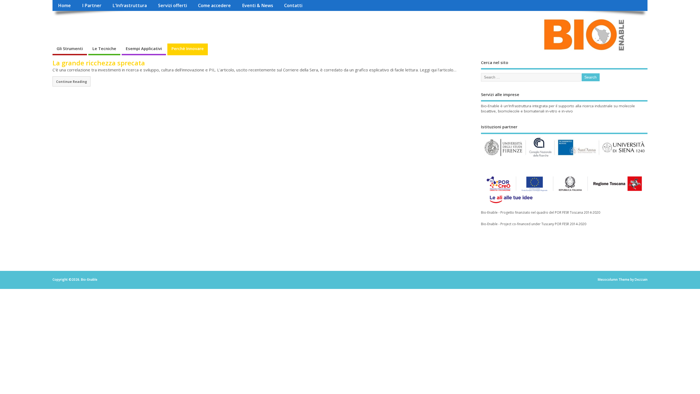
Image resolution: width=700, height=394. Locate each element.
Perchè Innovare (187, 48)
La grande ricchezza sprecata (98, 62)
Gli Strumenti (70, 48)
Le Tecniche (104, 48)
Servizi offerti (172, 5)
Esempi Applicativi (144, 48)
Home (64, 5)
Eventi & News (257, 5)
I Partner (91, 5)
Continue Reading (71, 81)
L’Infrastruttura (129, 5)
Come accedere (214, 5)
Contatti (293, 5)
